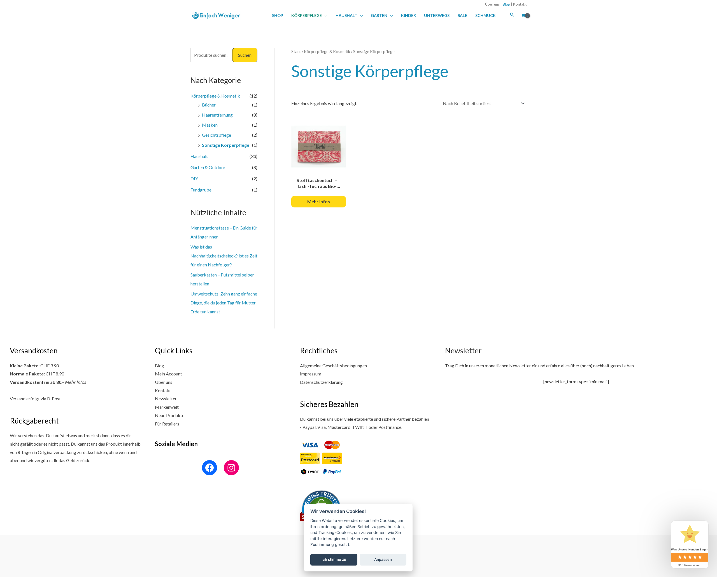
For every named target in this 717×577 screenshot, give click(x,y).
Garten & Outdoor (207, 167)
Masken (210, 124)
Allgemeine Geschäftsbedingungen (333, 365)
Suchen (245, 55)
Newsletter (166, 398)
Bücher (209, 104)
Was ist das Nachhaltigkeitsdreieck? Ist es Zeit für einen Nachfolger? (223, 255)
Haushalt (199, 156)
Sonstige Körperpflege (225, 145)
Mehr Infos (75, 382)
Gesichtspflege (216, 135)
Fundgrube (200, 189)
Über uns (492, 4)
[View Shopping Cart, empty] (523, 15)
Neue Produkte (169, 415)
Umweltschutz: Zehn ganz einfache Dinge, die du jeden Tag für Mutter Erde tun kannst (223, 302)
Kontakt (520, 4)
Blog (506, 4)
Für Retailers (167, 423)
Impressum (310, 373)
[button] (324, 15)
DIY (194, 178)
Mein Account (168, 373)
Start (296, 51)
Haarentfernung (217, 114)
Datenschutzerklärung (321, 382)
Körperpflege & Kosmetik (215, 95)
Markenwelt (167, 407)
